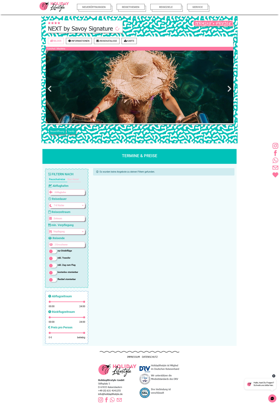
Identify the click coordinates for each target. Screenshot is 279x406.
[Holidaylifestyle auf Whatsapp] (275, 160)
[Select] (83, 206)
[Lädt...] (117, 28)
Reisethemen (130, 7)
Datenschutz (150, 356)
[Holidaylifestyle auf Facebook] (275, 153)
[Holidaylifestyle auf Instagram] (275, 146)
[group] (65, 179)
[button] (58, 179)
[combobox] (66, 205)
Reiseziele (166, 7)
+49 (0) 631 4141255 (109, 390)
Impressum (133, 356)
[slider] (50, 302)
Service (197, 7)
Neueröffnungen (94, 7)
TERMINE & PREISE (213, 23)
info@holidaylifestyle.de (110, 394)
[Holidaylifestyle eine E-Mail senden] (275, 168)
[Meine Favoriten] (275, 175)
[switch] (53, 251)
